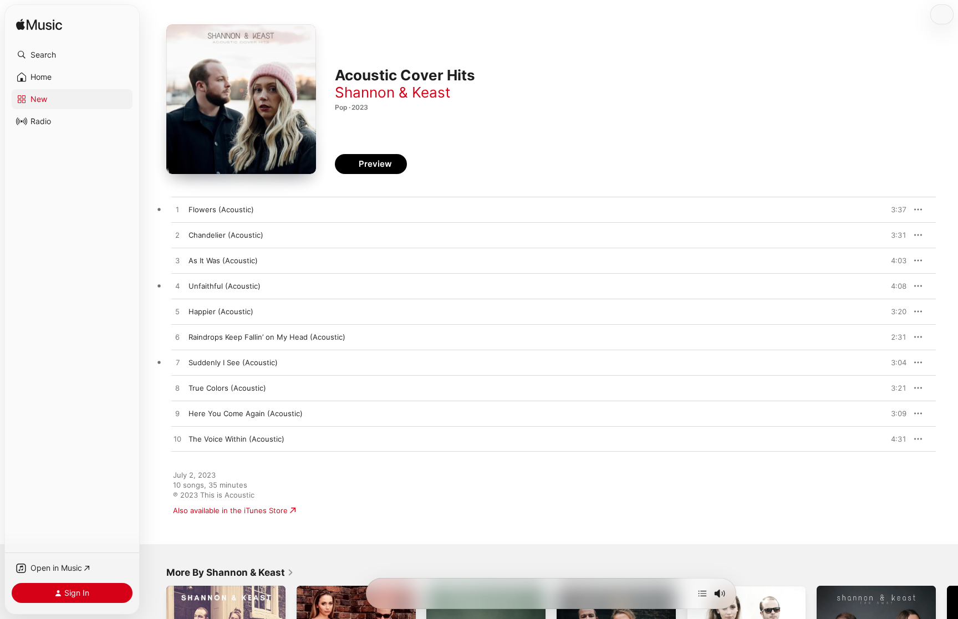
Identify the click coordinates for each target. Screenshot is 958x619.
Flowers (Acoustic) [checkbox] (221, 209)
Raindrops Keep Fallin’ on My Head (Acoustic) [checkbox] (266, 336)
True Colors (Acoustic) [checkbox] (227, 387)
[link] (230, 572)
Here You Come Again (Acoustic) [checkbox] (245, 413)
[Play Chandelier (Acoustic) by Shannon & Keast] (177, 236)
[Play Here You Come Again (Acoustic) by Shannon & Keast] (177, 414)
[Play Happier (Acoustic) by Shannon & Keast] (177, 312)
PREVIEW (894, 209)
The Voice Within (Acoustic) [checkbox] (236, 438)
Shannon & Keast (392, 92)
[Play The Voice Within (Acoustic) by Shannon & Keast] (177, 439)
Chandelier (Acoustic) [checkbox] (225, 235)
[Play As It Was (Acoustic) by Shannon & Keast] (177, 261)
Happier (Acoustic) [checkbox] (220, 311)
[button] (72, 54)
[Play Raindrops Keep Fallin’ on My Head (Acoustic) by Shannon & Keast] (177, 337)
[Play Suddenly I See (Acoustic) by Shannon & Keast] (177, 363)
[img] (39, 25)
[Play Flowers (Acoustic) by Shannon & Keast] (177, 210)
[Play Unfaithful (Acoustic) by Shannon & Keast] (177, 286)
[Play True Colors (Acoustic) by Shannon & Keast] (177, 388)
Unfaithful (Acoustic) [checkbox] (224, 286)
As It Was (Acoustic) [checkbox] (223, 260)
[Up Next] (702, 593)
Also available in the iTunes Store (230, 510)
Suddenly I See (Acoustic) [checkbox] (233, 362)
